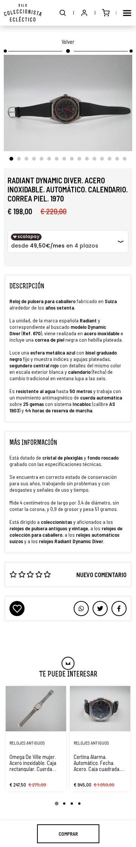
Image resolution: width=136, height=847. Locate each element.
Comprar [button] (68, 834)
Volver (68, 41)
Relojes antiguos (27, 742)
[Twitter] (119, 608)
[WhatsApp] (81, 608)
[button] (63, 13)
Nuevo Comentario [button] (101, 574)
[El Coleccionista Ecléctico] (23, 13)
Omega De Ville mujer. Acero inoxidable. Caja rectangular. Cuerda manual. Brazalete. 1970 (34, 762)
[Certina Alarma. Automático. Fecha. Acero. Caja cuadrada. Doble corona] (100, 708)
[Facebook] (100, 608)
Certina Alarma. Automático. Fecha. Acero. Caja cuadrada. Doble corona (97, 762)
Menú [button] (127, 13)
